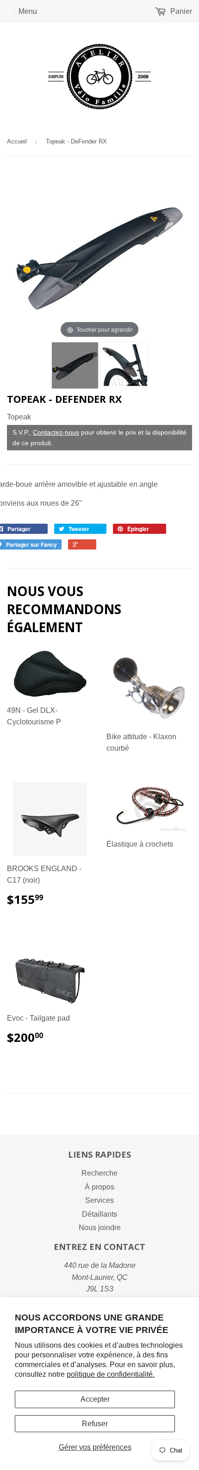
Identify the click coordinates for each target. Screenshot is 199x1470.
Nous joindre (100, 1227)
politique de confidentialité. (111, 1374)
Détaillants (99, 1214)
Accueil (17, 141)
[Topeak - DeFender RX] (75, 365)
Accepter (95, 1399)
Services (99, 1200)
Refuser (95, 1424)
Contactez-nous (56, 432)
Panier (180, 11)
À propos (99, 1187)
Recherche (99, 1173)
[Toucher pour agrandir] (99, 255)
